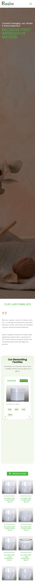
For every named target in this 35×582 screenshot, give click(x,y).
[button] (5, 416)
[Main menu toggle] (30, 3)
